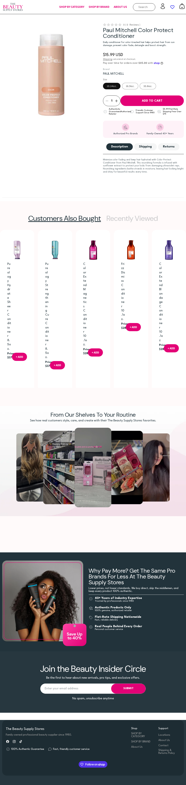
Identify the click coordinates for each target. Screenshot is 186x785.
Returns (169, 146)
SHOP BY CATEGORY (138, 735)
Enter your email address (61, 688)
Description (119, 146)
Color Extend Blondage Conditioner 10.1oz (161, 302)
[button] (71, 7)
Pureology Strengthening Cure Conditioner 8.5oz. (47, 311)
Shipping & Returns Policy (166, 752)
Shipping (107, 59)
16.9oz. (130, 86)
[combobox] (144, 7)
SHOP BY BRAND (140, 741)
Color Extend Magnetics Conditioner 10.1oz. (85, 304)
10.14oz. (112, 86)
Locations (164, 735)
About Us (137, 747)
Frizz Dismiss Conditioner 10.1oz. (123, 292)
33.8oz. (147, 86)
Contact (163, 745)
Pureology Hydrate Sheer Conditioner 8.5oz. (9, 306)
